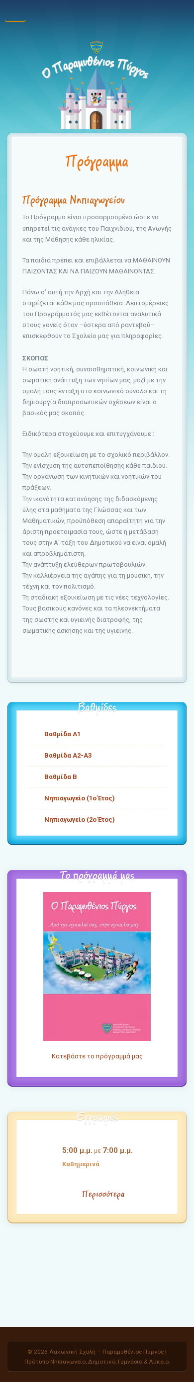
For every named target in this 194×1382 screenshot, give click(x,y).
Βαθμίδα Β (60, 776)
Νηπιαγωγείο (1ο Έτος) (79, 798)
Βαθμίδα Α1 (62, 734)
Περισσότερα (103, 1194)
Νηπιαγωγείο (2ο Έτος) (79, 819)
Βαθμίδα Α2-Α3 (68, 755)
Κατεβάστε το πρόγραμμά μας (97, 1056)
